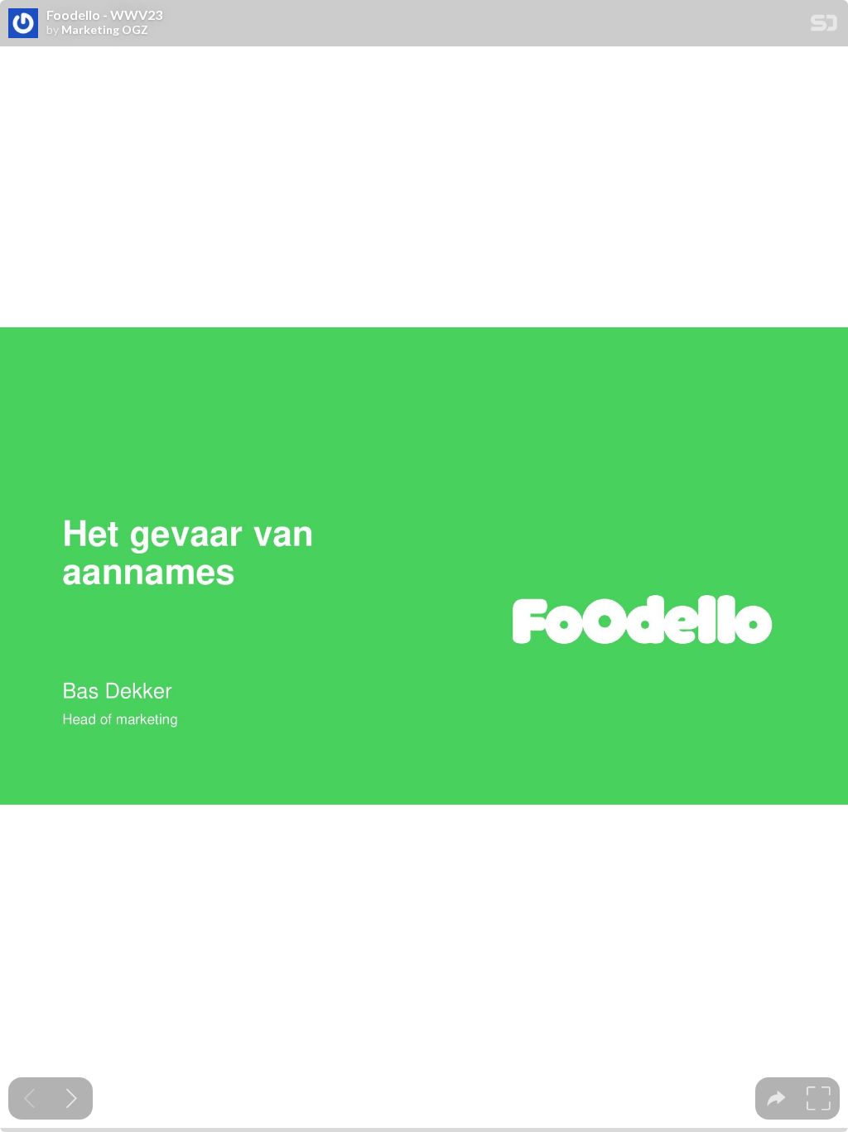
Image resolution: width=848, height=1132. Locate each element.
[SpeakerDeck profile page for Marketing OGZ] (23, 24)
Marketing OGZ (104, 30)
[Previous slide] (29, 1098)
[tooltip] (776, 1098)
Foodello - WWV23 (104, 15)
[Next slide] (71, 1098)
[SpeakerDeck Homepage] (824, 26)
